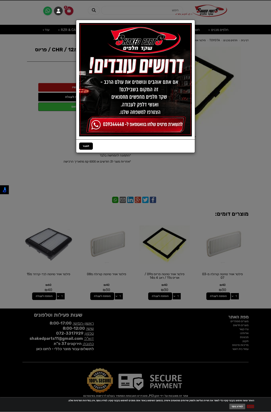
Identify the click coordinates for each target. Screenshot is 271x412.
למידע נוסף (237, 406)
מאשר (250, 406)
